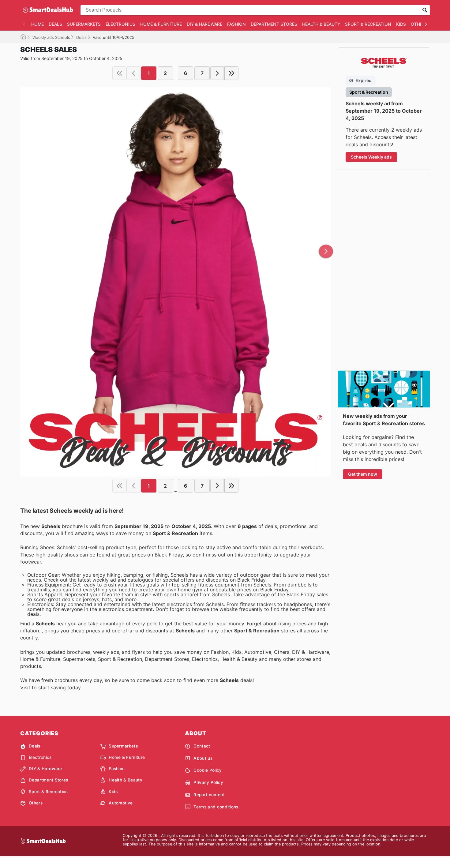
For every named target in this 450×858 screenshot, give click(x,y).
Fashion (236, 24)
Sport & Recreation (368, 24)
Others (419, 24)
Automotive (121, 802)
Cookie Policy (207, 770)
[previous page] (133, 73)
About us (202, 758)
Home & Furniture (161, 24)
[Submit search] (425, 10)
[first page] (119, 73)
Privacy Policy (208, 782)
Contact (201, 746)
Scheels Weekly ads (371, 156)
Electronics (120, 24)
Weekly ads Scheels (51, 37)
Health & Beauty (321, 24)
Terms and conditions (215, 806)
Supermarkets (84, 24)
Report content (208, 794)
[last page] (231, 73)
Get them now (362, 474)
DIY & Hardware (204, 24)
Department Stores (274, 24)
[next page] (217, 73)
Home (37, 24)
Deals (55, 24)
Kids (401, 24)
